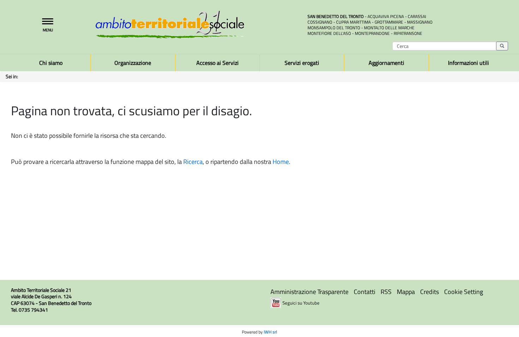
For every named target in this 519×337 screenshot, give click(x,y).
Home (281, 161)
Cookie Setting (463, 291)
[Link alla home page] (196, 24)
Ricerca (193, 161)
